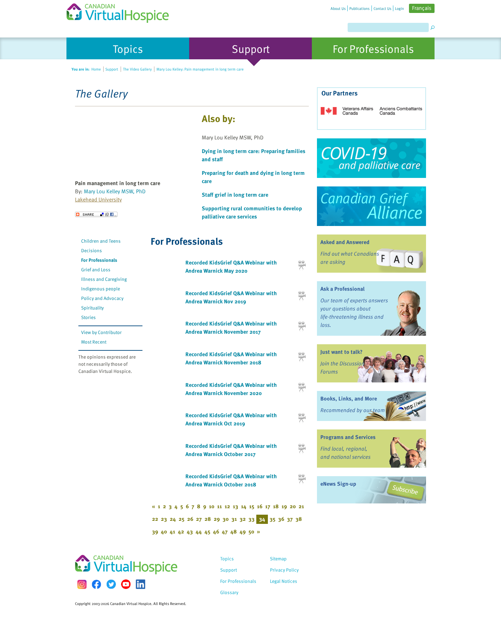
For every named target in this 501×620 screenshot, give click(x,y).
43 (190, 531)
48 (233, 531)
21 (301, 506)
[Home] (121, 11)
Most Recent (93, 341)
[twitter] (111, 584)
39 (155, 531)
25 (181, 519)
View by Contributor (101, 332)
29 (217, 519)
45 (207, 531)
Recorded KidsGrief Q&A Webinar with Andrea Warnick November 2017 (231, 327)
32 (243, 519)
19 (284, 506)
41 (172, 531)
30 (226, 519)
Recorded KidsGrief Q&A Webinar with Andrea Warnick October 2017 (231, 450)
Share (96, 214)
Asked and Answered (344, 242)
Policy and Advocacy (102, 298)
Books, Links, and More (348, 398)
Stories (88, 317)
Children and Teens (101, 240)
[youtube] (126, 584)
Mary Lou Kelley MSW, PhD (115, 191)
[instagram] (82, 584)
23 (164, 519)
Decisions (91, 250)
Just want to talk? (341, 352)
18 (276, 506)
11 (219, 506)
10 (211, 506)
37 (290, 519)
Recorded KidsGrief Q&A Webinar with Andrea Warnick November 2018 (231, 358)
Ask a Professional (342, 289)
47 (225, 531)
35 (272, 519)
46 (216, 531)
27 (199, 519)
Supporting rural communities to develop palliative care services (252, 212)
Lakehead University (98, 199)
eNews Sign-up (338, 484)
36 (281, 519)
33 (251, 519)
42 (181, 531)
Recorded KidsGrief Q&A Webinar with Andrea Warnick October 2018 (231, 480)
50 (251, 531)
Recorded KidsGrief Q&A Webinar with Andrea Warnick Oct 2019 (231, 419)
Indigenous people (100, 288)
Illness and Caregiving (104, 279)
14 (243, 506)
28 (207, 519)
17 (267, 506)
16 (259, 506)
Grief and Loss (95, 269)
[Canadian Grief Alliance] (371, 206)
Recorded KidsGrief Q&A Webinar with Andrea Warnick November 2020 (231, 389)
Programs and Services (348, 437)
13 (235, 506)
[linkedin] (140, 584)
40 (164, 531)
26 (190, 519)
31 (234, 519)
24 (173, 519)
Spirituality (92, 307)
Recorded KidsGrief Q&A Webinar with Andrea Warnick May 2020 (231, 266)
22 (155, 519)
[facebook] (96, 584)
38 (298, 519)
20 (293, 506)
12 (227, 506)
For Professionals (99, 259)
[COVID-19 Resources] (371, 158)
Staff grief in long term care (235, 195)
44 (199, 531)
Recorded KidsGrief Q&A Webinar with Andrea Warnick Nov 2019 (231, 297)
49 (243, 531)
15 (251, 506)
